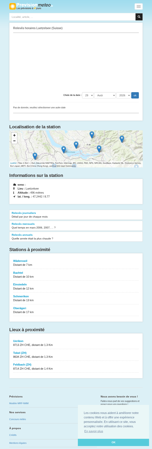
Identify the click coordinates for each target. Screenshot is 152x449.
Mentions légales (18, 443)
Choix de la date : (72, 95)
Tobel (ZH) (33, 354)
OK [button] (113, 442)
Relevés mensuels (34, 225)
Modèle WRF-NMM (19, 403)
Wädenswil (22, 262)
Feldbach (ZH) (33, 366)
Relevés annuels (32, 236)
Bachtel (23, 274)
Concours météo (17, 419)
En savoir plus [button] (93, 431)
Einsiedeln (23, 286)
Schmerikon (23, 298)
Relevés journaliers (30, 214)
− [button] (14, 141)
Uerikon (33, 342)
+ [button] (14, 135)
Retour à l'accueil (31, 6)
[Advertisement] (76, 62)
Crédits (12, 435)
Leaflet (13, 162)
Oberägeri (23, 310)
